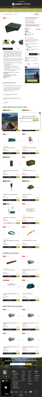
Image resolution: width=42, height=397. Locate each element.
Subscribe (36, 120)
